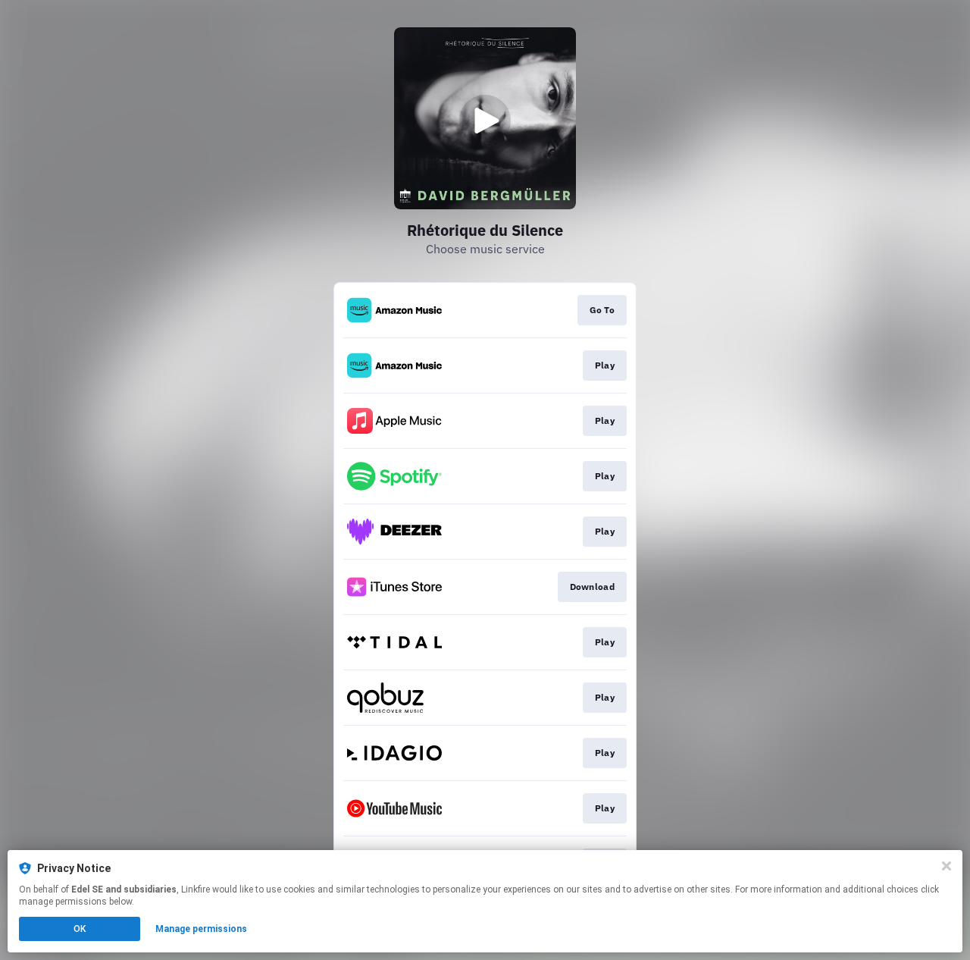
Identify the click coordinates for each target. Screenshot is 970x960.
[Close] (946, 866)
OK (80, 929)
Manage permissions (201, 929)
